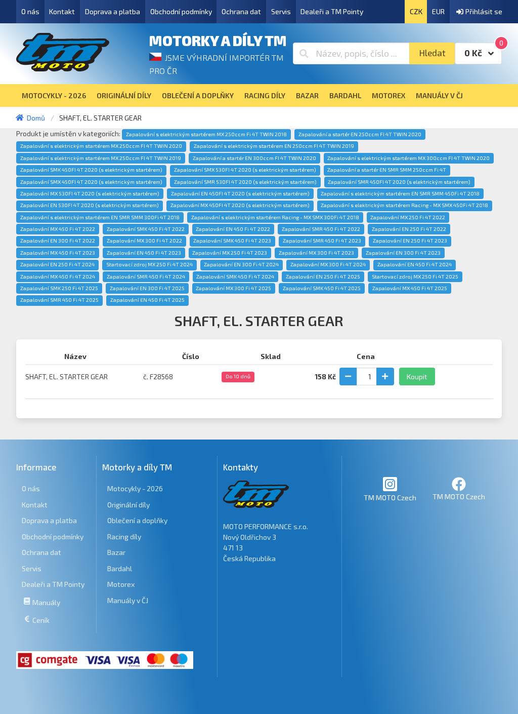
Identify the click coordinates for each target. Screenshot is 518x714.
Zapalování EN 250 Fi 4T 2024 (57, 264)
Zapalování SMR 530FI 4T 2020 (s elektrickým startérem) (245, 182)
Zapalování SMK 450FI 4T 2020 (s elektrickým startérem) (91, 170)
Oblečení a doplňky (137, 520)
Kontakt (62, 11)
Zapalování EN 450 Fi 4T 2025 (147, 300)
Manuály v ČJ (127, 600)
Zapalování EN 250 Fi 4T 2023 (410, 240)
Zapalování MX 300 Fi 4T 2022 (144, 240)
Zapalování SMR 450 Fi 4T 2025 (59, 300)
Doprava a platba (112, 11)
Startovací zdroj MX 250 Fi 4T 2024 (149, 264)
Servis (281, 11)
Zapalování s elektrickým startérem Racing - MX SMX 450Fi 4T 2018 (404, 205)
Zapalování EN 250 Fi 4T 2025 (323, 276)
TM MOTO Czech (390, 497)
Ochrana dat (241, 11)
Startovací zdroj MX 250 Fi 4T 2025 (415, 276)
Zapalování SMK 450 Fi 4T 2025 (322, 288)
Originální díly (128, 504)
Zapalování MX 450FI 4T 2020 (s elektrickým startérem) (240, 205)
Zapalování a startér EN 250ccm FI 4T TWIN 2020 (359, 134)
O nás (30, 11)
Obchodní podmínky (181, 11)
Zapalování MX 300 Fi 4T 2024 (328, 264)
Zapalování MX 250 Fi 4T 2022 (407, 217)
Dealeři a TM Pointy (331, 11)
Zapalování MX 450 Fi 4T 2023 (57, 253)
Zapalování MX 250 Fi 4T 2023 (229, 253)
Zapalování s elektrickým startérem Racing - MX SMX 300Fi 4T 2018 (275, 217)
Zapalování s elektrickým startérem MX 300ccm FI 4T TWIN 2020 (408, 158)
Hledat (432, 53)
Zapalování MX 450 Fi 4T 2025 (409, 288)
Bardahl (119, 568)
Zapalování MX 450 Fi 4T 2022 (57, 229)
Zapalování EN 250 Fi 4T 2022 (409, 229)
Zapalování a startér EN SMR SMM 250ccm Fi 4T (386, 170)
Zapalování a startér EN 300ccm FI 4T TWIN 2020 (254, 158)
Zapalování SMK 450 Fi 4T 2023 (232, 240)
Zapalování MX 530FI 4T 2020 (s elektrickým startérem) (89, 193)
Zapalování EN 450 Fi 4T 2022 (233, 229)
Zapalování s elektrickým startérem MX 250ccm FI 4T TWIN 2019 (100, 158)
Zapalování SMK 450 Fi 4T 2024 (235, 276)
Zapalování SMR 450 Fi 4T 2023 (322, 240)
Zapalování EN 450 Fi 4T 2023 (144, 253)
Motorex (121, 584)
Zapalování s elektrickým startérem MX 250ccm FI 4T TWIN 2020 (101, 146)
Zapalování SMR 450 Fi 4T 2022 (321, 229)
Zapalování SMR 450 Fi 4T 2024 (146, 276)
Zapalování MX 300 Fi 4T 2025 (233, 288)
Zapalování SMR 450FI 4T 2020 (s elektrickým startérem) (399, 182)
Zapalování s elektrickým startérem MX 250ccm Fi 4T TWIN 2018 (206, 134)
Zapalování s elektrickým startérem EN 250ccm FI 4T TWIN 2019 (274, 146)
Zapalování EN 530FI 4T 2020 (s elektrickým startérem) (89, 205)
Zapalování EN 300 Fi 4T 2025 (147, 288)
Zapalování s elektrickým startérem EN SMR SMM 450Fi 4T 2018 (400, 193)
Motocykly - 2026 (135, 488)
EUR (438, 11)
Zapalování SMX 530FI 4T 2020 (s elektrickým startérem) (245, 170)
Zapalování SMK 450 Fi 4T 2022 (146, 229)
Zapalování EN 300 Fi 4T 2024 (241, 264)
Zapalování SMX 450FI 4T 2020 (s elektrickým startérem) (91, 182)
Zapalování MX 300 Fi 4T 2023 (316, 253)
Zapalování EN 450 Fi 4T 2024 (414, 264)
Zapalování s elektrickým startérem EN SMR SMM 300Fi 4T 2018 (100, 217)
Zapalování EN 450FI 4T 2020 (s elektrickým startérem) (240, 193)
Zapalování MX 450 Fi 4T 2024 (57, 276)
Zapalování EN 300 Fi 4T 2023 (403, 253)
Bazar (116, 552)
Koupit (417, 376)
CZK (416, 11)
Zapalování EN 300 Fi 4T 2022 (57, 240)
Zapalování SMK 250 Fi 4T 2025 (59, 288)
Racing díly (124, 536)
